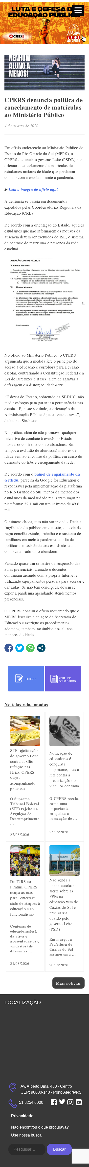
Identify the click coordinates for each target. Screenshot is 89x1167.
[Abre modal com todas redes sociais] (41, 648)
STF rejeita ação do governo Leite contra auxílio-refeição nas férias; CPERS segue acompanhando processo (24, 769)
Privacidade (22, 1116)
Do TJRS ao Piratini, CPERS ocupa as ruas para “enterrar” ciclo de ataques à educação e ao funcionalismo (25, 898)
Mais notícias (68, 983)
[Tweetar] (19, 648)
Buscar (59, 1149)
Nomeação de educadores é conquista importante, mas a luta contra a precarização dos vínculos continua (64, 769)
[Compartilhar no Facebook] (8, 648)
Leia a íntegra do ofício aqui (33, 189)
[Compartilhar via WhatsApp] (30, 648)
